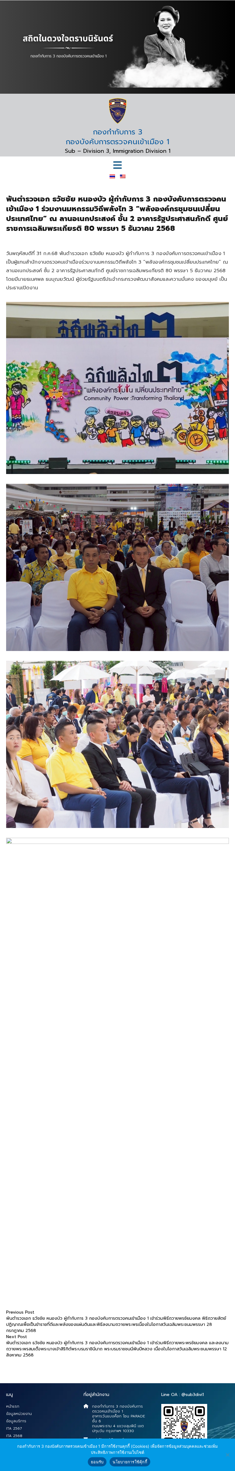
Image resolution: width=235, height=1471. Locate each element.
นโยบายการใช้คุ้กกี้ (130, 1461)
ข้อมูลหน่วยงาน (19, 1413)
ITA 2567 (14, 1428)
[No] (227, 1455)
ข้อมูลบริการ (16, 1421)
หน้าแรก (12, 1406)
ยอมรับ (97, 1461)
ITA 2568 (14, 1435)
